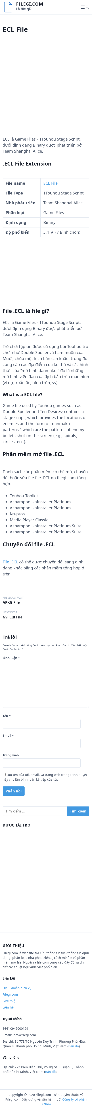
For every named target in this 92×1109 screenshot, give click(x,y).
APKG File (11, 602)
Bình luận (11, 658)
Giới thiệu (10, 1001)
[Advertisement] (46, 90)
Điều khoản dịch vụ (17, 988)
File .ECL (10, 562)
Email (8, 735)
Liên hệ (8, 1007)
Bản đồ (73, 1046)
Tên (7, 716)
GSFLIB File (12, 617)
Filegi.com (29, 4)
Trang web (11, 755)
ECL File (50, 183)
